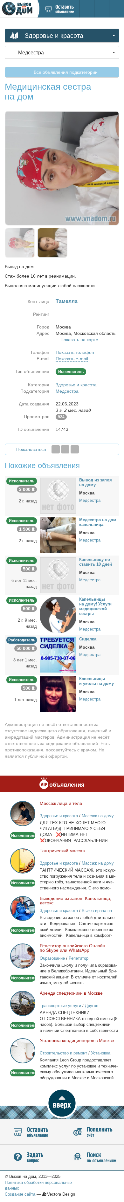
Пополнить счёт (93, 1132)
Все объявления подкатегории (65, 72)
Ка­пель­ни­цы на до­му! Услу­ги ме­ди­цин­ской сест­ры (95, 606)
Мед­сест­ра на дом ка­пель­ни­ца (97, 522)
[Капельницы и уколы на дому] (58, 693)
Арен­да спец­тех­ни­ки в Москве (71, 993)
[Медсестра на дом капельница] (58, 534)
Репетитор (78, 958)
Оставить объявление (31, 1132)
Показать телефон (75, 352)
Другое (91, 1005)
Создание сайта (20, 1194)
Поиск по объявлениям (93, 1157)
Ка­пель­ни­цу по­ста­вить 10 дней (95, 562)
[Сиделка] (58, 654)
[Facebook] (56, 449)
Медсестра (67, 391)
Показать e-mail (72, 358)
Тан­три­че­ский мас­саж (62, 850)
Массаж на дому (98, 815)
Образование (52, 958)
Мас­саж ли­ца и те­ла (61, 803)
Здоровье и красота (76, 384)
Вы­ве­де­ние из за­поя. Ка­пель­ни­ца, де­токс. (75, 900)
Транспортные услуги (60, 1005)
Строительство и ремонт (63, 1053)
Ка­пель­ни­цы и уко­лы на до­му (96, 681)
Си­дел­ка (87, 639)
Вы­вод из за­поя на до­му (95, 482)
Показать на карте (79, 339)
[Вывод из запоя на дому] (58, 495)
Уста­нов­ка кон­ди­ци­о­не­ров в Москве (77, 1040)
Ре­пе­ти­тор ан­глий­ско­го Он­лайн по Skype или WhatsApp (72, 947)
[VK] (75, 449)
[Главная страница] (18, 8)
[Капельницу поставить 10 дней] (58, 574)
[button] (62, 1103)
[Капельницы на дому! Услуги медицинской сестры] (58, 614)
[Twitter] (65, 449)
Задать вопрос (31, 1157)
